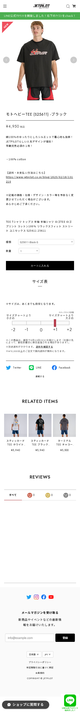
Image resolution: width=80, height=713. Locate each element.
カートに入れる (40, 265)
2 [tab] (42, 104)
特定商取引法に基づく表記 (40, 667)
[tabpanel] (40, 60)
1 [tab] (38, 104)
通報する (40, 376)
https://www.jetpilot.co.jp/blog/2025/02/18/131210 (39, 179)
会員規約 (40, 673)
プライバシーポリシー (40, 662)
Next (73, 60)
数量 (8, 251)
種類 (8, 242)
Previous (6, 60)
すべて (13, 495)
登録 (65, 638)
